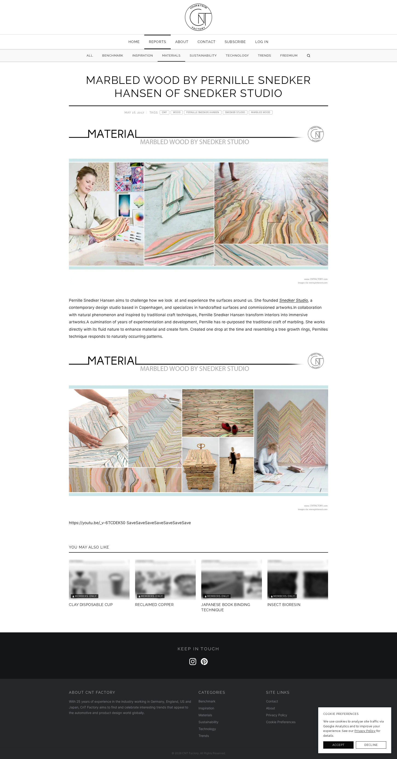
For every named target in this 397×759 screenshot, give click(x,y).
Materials (171, 55)
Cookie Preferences (280, 722)
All (90, 55)
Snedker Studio (235, 112)
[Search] (308, 56)
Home (134, 42)
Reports (157, 42)
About (181, 42)
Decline (371, 745)
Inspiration (142, 55)
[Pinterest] (204, 661)
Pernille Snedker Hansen (202, 112)
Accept (338, 745)
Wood (177, 112)
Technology (237, 55)
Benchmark (112, 55)
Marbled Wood (260, 112)
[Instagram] (192, 661)
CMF (164, 112)
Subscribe (235, 42)
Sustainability (203, 55)
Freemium (289, 55)
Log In (262, 42)
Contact (207, 42)
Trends (264, 55)
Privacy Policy (276, 715)
